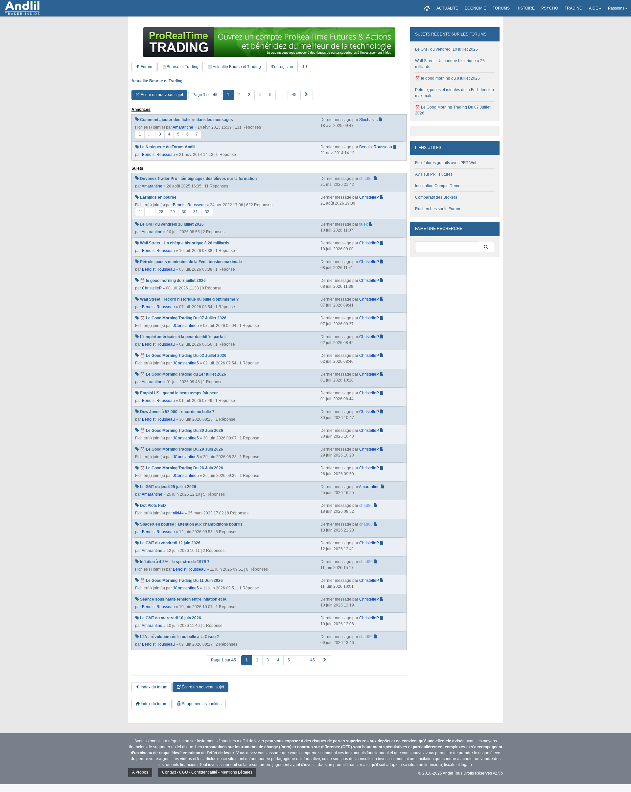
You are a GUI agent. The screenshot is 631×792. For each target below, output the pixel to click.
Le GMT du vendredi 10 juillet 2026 (172, 224)
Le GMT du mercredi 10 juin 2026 (170, 618)
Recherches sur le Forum (437, 209)
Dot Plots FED (153, 505)
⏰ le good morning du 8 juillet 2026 (173, 280)
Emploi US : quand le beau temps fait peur (179, 393)
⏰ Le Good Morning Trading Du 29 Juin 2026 (181, 449)
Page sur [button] (205, 94)
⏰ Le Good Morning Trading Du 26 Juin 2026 (181, 468)
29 (172, 212)
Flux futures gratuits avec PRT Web (446, 163)
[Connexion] (305, 67)
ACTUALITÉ (447, 8)
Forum (146, 66)
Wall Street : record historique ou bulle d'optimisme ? (189, 299)
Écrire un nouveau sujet (161, 94)
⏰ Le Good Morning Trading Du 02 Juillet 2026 (183, 355)
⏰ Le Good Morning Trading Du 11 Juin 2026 (181, 580)
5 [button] (270, 94)
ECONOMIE (475, 8)
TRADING (573, 8)
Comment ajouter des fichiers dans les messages (186, 119)
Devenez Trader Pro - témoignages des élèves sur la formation (198, 178)
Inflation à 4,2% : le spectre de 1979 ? (174, 561)
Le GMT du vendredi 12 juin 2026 (170, 543)
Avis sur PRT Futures (434, 174)
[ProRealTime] (269, 42)
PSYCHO (549, 8)
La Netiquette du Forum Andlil (167, 147)
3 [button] (249, 94)
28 (161, 212)
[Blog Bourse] (22, 8)
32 (207, 212)
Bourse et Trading (182, 66)
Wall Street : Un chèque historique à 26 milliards (184, 243)
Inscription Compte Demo (437, 186)
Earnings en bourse (158, 197)
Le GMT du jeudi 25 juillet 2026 (168, 486)
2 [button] (239, 94)
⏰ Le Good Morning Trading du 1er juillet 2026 (183, 374)
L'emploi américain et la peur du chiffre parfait (183, 336)
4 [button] (260, 94)
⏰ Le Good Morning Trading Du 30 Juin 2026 (181, 430)
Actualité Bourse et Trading (236, 66)
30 (184, 212)
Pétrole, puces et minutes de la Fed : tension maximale (191, 262)
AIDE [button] (593, 8)
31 (195, 212)
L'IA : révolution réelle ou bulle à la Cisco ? (179, 636)
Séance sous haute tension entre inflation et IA (183, 599)
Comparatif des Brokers (436, 197)
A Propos (140, 772)
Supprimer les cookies (201, 704)
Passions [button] (616, 8)
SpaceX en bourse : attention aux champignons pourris (191, 524)
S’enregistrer (281, 66)
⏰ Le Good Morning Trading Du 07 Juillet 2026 (183, 318)
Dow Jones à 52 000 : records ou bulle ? (177, 411)
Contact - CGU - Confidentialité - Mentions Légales (207, 772)
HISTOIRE (525, 8)
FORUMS (501, 8)
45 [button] (294, 94)
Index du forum (153, 687)
